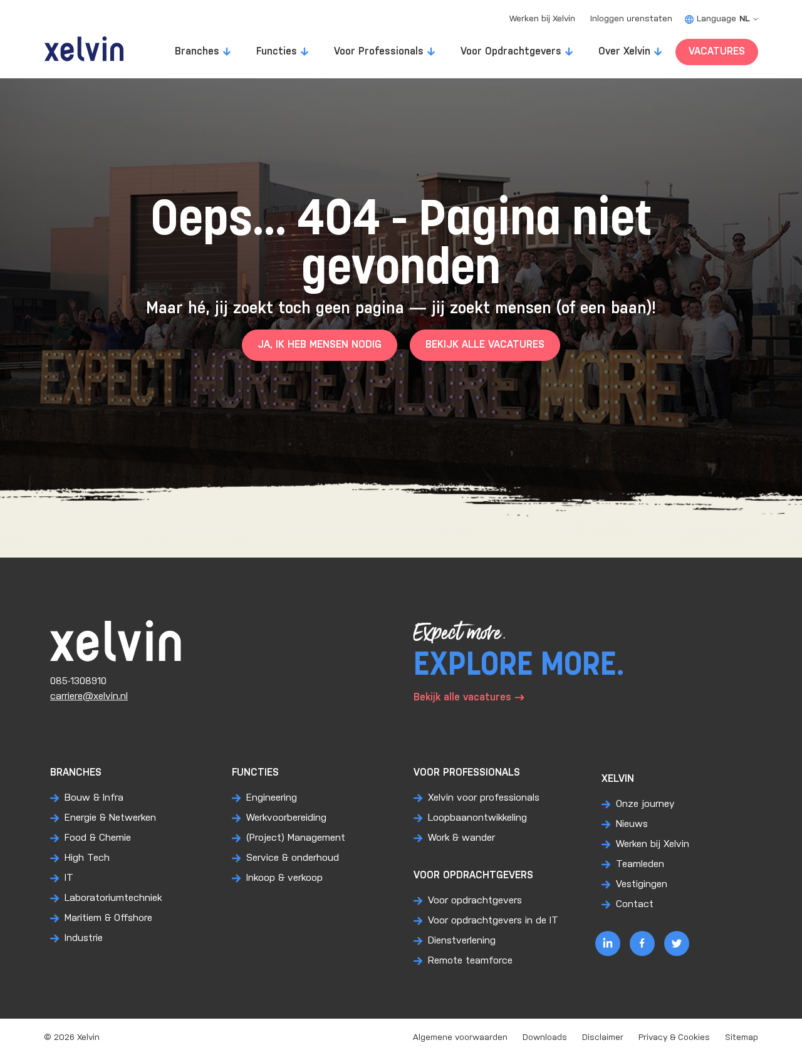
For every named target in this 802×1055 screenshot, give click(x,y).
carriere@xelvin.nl (89, 696)
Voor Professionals (379, 51)
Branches (197, 51)
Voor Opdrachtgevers (511, 51)
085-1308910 (78, 681)
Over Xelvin (624, 51)
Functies (276, 51)
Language (723, 19)
